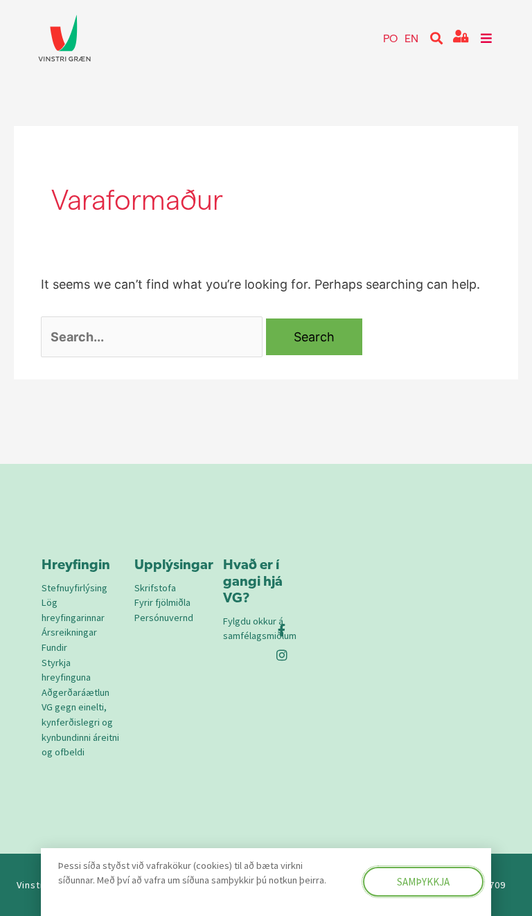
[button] (436, 38)
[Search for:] (152, 336)
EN (411, 37)
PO (390, 37)
